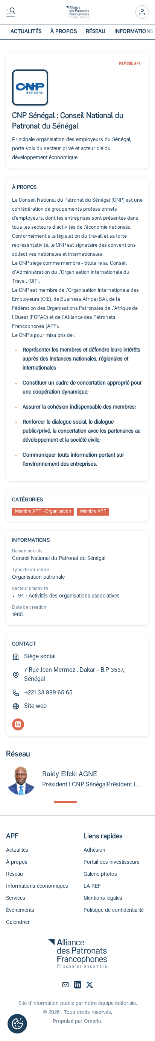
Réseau (14, 874)
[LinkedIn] (18, 724)
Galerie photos (100, 874)
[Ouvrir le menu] (12, 12)
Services (15, 898)
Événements (20, 910)
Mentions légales (103, 898)
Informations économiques (37, 886)
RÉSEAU (95, 32)
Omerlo (92, 1021)
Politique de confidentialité (114, 910)
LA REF (92, 886)
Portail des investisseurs (112, 862)
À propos (16, 862)
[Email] (65, 984)
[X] (89, 984)
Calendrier (18, 922)
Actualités (17, 850)
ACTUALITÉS (26, 32)
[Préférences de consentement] (17, 1023)
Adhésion (94, 850)
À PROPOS (63, 32)
